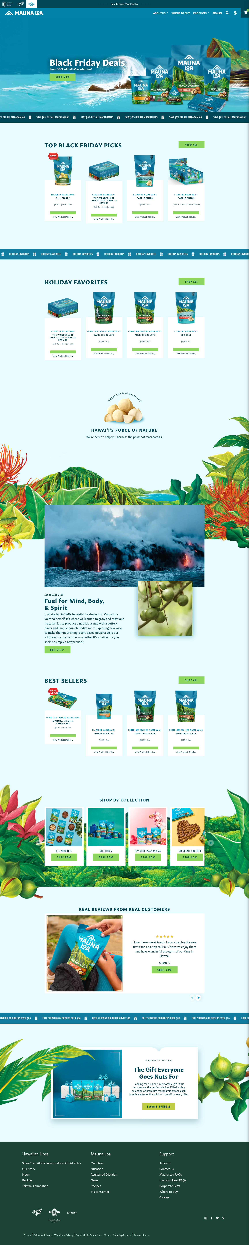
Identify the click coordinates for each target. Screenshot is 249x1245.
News (26, 1174)
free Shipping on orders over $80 (27, 1018)
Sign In (217, 12)
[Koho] (72, 1212)
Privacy (27, 1235)
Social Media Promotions (89, 1235)
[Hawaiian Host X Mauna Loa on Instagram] (205, 1217)
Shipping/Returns (122, 1235)
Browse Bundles (159, 1106)
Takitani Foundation (35, 1185)
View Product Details (63, 216)
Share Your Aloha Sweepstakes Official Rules (51, 1163)
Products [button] (200, 12)
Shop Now (64, 857)
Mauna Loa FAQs (170, 1174)
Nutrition (97, 1168)
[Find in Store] (235, 13)
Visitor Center (100, 1191)
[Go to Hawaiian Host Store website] (20, 4)
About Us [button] (159, 12)
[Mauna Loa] (54, 1212)
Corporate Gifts (169, 1185)
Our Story (57, 649)
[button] (227, 13)
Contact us (166, 1168)
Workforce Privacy (63, 1235)
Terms (107, 1235)
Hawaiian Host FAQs (172, 1180)
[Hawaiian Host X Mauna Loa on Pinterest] (223, 1217)
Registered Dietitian (104, 1174)
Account (165, 1163)
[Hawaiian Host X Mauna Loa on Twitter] (217, 1217)
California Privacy (43, 1235)
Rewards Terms (141, 1235)
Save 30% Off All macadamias (37, 117)
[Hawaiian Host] (37, 1212)
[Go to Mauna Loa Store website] (31, 4)
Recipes (27, 1180)
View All (191, 144)
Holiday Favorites (40, 254)
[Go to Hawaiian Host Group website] (7, 4)
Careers (164, 1197)
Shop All (191, 281)
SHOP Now (62, 77)
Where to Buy (180, 12)
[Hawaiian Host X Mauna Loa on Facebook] (211, 1217)
